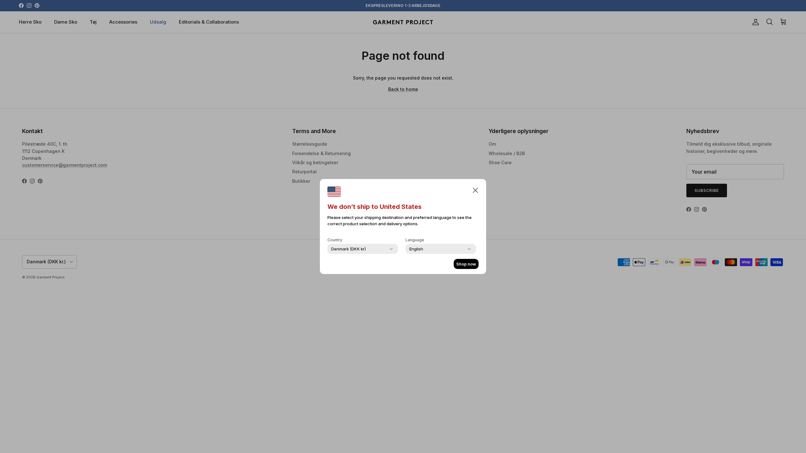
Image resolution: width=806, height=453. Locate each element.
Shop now (466, 263)
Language (415, 240)
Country (334, 240)
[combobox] (348, 249)
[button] (475, 190)
